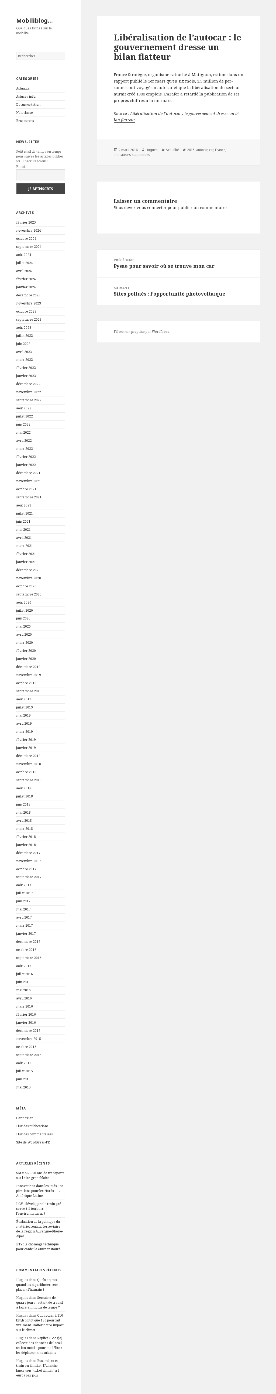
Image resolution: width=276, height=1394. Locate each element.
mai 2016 (23, 990)
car (211, 150)
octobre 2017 (26, 869)
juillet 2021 (24, 513)
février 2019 (26, 739)
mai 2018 (23, 812)
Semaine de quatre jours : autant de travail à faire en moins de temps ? (39, 1302)
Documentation (28, 104)
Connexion (24, 1118)
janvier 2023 (26, 376)
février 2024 (26, 279)
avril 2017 (24, 917)
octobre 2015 (26, 1046)
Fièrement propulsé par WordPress (141, 331)
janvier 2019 (26, 747)
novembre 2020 (28, 578)
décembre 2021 (28, 473)
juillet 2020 (24, 610)
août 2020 (23, 602)
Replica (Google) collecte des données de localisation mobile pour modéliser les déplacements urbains (39, 1345)
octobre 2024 (26, 238)
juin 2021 (23, 521)
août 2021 (23, 505)
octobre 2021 (26, 489)
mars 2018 (24, 828)
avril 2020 (24, 634)
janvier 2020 (26, 658)
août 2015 (23, 1063)
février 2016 (26, 1014)
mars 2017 (24, 925)
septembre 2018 (29, 780)
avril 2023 (24, 352)
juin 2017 (23, 901)
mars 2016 (24, 1006)
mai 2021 (23, 529)
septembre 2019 (29, 691)
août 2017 (23, 885)
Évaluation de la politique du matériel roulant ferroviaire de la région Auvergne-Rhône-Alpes (39, 1228)
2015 (191, 150)
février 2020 (26, 650)
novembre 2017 (28, 861)
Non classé (24, 112)
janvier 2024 (26, 287)
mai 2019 (23, 715)
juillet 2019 (24, 707)
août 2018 (23, 788)
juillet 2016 (24, 974)
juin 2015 (23, 1079)
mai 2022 (23, 432)
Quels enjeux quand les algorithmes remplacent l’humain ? (37, 1284)
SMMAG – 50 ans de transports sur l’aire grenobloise (40, 1175)
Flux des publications (32, 1126)
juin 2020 (23, 618)
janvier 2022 (26, 465)
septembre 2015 (29, 1055)
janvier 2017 (26, 933)
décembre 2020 (28, 570)
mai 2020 (23, 626)
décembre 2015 (28, 1030)
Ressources (25, 120)
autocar (202, 150)
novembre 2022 (28, 392)
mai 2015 (23, 1087)
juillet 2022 (24, 416)
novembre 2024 (28, 230)
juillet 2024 (24, 263)
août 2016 (23, 966)
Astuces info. (26, 96)
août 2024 (23, 254)
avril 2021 (24, 537)
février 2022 (26, 456)
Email (21, 166)
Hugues (152, 150)
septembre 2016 (29, 957)
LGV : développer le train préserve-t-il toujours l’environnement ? (39, 1208)
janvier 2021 (26, 562)
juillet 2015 (24, 1071)
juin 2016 (23, 982)
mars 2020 (24, 642)
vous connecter (152, 207)
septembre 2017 (29, 877)
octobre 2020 (26, 586)
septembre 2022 (29, 400)
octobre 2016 (26, 949)
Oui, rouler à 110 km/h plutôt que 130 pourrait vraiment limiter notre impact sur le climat (40, 1322)
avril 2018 (24, 820)
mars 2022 (24, 448)
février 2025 (26, 222)
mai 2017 (23, 909)
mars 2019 (24, 731)
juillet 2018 (24, 796)
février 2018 (26, 836)
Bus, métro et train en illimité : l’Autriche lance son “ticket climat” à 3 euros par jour (38, 1368)
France (220, 150)
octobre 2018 (26, 772)
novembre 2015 (28, 1038)
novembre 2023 (28, 303)
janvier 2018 (26, 844)
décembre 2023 (28, 295)
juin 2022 (23, 424)
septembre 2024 (29, 246)
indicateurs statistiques (132, 154)
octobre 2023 (26, 311)
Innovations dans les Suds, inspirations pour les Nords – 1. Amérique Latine (40, 1191)
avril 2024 (24, 271)
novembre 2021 (28, 481)
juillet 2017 (24, 893)
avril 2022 (24, 440)
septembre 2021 (29, 497)
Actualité (23, 88)
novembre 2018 (28, 764)
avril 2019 (24, 723)
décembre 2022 (28, 384)
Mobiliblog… (34, 20)
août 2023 (23, 327)
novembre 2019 (28, 675)
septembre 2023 (29, 319)
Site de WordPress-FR (33, 1142)
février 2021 (26, 554)
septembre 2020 (29, 594)
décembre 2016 (28, 941)
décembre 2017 (28, 853)
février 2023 (26, 367)
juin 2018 (23, 804)
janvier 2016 (26, 1022)
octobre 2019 (26, 683)
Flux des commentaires (34, 1134)
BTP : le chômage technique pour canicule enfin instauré (38, 1246)
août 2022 (23, 408)
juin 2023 (23, 343)
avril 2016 (24, 998)
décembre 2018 (28, 755)
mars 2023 (24, 359)
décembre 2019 (28, 667)
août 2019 (23, 699)
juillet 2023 (24, 335)
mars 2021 (24, 545)
